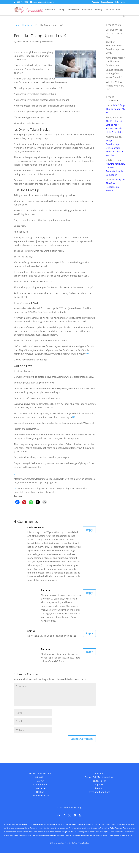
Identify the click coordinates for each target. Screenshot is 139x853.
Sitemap (99, 788)
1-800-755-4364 (22, 2)
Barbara (45, 590)
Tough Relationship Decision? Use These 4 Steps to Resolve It (114, 148)
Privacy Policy (99, 780)
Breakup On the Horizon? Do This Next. (115, 33)
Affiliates (98, 773)
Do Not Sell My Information (99, 777)
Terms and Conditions (99, 791)
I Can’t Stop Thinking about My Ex (115, 109)
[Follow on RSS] (80, 815)
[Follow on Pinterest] (75, 815)
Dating (61, 10)
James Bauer (22, 41)
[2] (73, 417)
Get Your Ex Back (112, 10)
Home (17, 25)
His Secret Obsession (40, 773)
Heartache (87, 10)
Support (99, 784)
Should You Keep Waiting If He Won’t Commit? (114, 73)
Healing (98, 10)
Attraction (50, 10)
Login (123, 2)
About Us (95, 2)
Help (117, 2)
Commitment (73, 10)
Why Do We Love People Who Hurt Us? (115, 86)
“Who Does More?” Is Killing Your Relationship (115, 61)
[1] (15, 475)
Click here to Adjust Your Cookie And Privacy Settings (69, 843)
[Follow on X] (69, 815)
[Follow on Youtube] (58, 815)
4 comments (47, 41)
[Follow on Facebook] (64, 815)
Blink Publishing (73, 807)
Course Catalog (107, 2)
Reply (89, 530)
